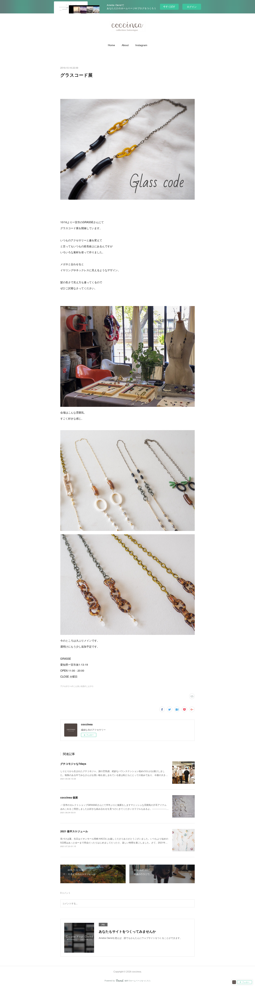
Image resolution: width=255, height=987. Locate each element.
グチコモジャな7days (73, 763)
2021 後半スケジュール (74, 831)
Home (111, 45)
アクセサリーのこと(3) (69, 686)
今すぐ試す (169, 6)
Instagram (141, 45)
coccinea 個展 (69, 797)
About (125, 45)
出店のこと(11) (86, 686)
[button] (111, 45)
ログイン (192, 6)
